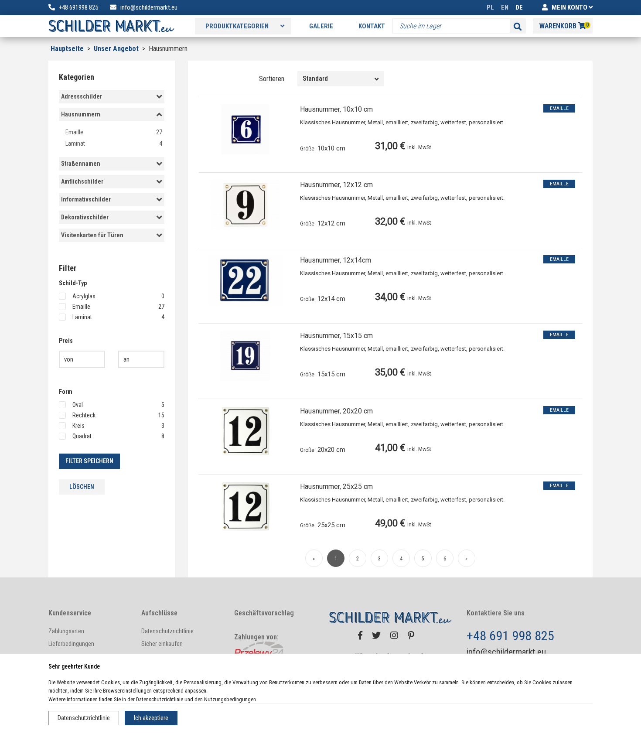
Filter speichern (89, 460)
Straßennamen (80, 163)
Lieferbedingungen (71, 643)
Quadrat (118, 436)
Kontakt (371, 26)
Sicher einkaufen (162, 643)
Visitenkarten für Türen (92, 235)
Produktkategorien (237, 26)
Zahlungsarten (66, 631)
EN (504, 7)
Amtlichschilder (82, 181)
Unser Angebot (117, 48)
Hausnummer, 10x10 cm (336, 109)
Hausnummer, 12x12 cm (336, 185)
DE (519, 7)
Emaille (113, 132)
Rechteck (118, 415)
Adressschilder (81, 96)
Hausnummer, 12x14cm (335, 260)
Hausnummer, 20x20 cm (336, 411)
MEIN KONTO (569, 7)
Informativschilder (86, 199)
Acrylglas (118, 296)
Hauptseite (67, 48)
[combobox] (340, 78)
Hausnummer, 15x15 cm (336, 335)
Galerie (321, 26)
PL (490, 7)
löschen (81, 486)
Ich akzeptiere (151, 717)
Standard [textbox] (315, 78)
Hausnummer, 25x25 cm (336, 486)
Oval (118, 404)
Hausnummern (80, 114)
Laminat (113, 143)
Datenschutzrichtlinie (84, 717)
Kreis (118, 425)
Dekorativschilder (85, 217)
